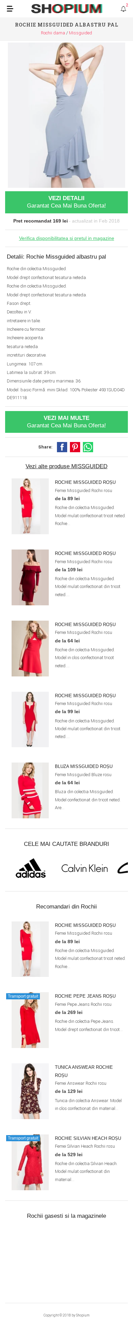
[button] (62, 447)
